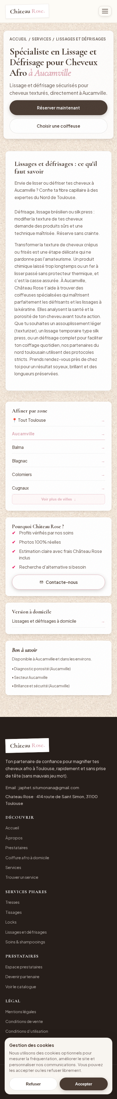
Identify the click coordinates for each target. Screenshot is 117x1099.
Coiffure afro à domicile (27, 857)
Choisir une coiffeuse (58, 125)
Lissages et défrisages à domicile (58, 620)
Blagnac (58, 460)
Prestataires (16, 847)
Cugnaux (58, 487)
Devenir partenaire (22, 976)
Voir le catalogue (20, 986)
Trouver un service (21, 877)
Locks (11, 921)
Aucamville (58, 433)
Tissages (13, 912)
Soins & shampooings (25, 941)
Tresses (12, 902)
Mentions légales (20, 1011)
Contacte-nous (62, 582)
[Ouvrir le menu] (105, 11)
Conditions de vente (24, 1021)
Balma (58, 447)
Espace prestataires (23, 966)
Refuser (33, 1084)
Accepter (83, 1084)
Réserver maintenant (58, 107)
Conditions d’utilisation (26, 1031)
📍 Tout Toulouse (58, 420)
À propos (14, 837)
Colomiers (58, 474)
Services (41, 39)
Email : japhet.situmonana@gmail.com (42, 787)
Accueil (18, 39)
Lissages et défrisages (26, 932)
